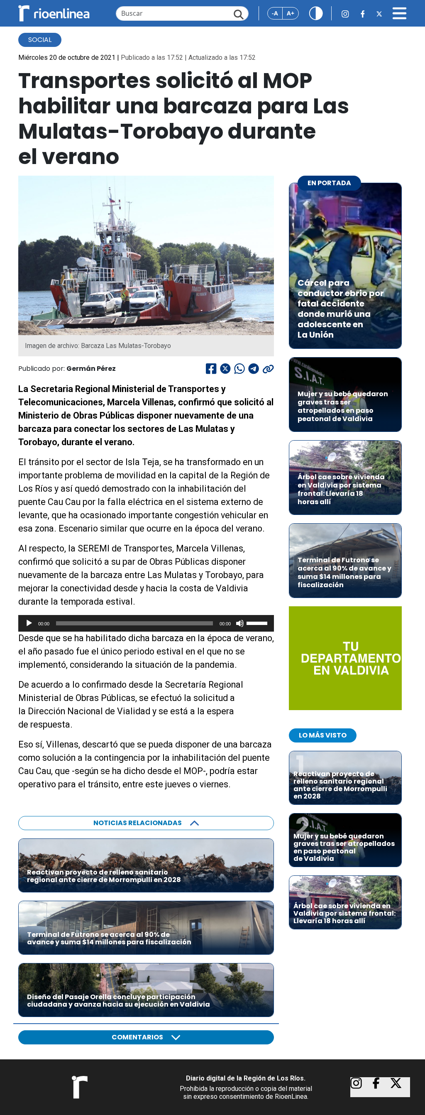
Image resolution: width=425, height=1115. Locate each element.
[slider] (258, 622)
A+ (290, 13)
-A (275, 13)
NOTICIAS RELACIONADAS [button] (137, 823)
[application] (146, 623)
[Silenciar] (240, 623)
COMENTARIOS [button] (137, 1037)
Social (39, 39)
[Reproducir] (29, 623)
